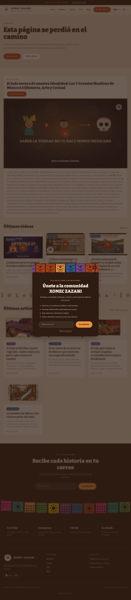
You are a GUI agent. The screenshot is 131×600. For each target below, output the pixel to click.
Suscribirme (84, 324)
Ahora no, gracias (65, 331)
